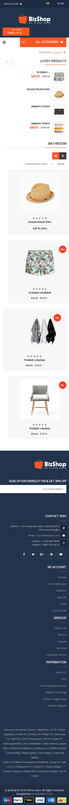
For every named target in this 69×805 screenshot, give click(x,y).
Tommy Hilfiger (53, 766)
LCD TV (24, 738)
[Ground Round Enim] (59, 94)
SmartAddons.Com (42, 793)
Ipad (5, 762)
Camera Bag (13, 752)
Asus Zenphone (32, 743)
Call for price (40, 228)
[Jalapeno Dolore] (59, 111)
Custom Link (59, 610)
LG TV (54, 729)
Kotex (54, 771)
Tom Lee (8, 729)
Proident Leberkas (34, 360)
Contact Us (60, 628)
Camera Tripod (58, 748)
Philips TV (47, 734)
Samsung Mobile (12, 743)
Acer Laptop (45, 752)
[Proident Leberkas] (34, 331)
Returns (62, 634)
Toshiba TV (34, 734)
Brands (62, 577)
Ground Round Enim (38, 89)
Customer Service (56, 654)
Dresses (17, 771)
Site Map (61, 648)
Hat (64, 762)
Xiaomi (7, 771)
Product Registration (54, 699)
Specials (61, 597)
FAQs (63, 603)
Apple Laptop (29, 752)
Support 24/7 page (55, 692)
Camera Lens (40, 748)
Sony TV (55, 762)
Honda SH (20, 729)
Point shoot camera (20, 748)
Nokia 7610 (30, 771)
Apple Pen (42, 729)
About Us (61, 672)
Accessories (29, 762)
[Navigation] (4, 42)
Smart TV (57, 738)
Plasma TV (36, 738)
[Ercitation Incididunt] (59, 77)
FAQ (63, 679)
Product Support (57, 705)
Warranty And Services (53, 685)
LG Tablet (15, 762)
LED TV (15, 738)
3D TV (47, 738)
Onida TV (21, 734)
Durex (31, 729)
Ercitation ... (43, 72)
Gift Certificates (57, 584)
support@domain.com (47, 535)
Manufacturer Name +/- (35, 163)
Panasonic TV (23, 766)
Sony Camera (50, 743)
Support (61, 641)
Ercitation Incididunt (40, 292)
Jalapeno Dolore (40, 106)
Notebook (43, 762)
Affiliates (61, 590)
